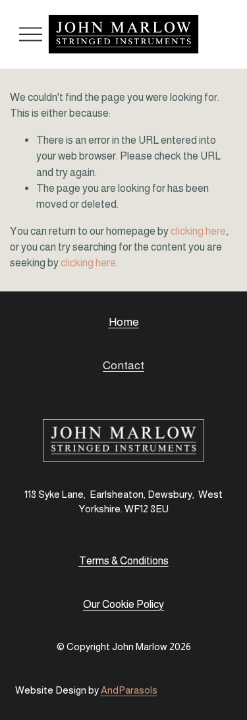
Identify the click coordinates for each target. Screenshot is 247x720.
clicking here (198, 231)
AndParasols (129, 690)
